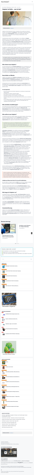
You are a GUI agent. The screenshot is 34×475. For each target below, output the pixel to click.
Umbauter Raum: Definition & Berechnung (9, 425)
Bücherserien (5, 460)
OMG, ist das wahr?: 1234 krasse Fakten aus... (12, 285)
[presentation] (8, 228)
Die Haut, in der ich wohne (9, 366)
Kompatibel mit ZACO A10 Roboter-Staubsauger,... (13, 333)
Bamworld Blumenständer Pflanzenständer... (12, 401)
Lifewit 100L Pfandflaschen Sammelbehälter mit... (13, 376)
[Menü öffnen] (32, 1)
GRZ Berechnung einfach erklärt (7, 427)
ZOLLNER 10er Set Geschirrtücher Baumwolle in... (13, 381)
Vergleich (20, 462)
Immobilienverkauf (17, 460)
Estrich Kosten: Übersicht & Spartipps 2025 (9, 422)
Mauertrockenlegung (25, 460)
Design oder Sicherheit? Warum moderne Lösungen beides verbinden (13, 419)
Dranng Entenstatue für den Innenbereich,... (12, 328)
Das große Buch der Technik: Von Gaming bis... (12, 280)
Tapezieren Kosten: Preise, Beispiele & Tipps (9, 424)
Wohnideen (21, 466)
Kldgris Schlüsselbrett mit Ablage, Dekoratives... (12, 391)
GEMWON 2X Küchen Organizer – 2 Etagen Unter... (13, 396)
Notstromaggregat (3, 462)
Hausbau (9, 467)
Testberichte (15, 462)
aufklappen (11, 28)
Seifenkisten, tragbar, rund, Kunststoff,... (11, 323)
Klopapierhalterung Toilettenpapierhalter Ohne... (12, 386)
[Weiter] (31, 233)
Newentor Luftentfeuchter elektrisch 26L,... (12, 318)
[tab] (15, 243)
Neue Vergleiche (6, 472)
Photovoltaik (8, 462)
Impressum (2, 472)
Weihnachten (31, 462)
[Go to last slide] (2, 233)
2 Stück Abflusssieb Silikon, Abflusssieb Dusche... (13, 371)
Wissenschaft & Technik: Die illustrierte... (11, 275)
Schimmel (11, 462)
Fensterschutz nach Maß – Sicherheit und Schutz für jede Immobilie (13, 417)
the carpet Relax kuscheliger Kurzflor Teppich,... (12, 406)
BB (1, 460)
